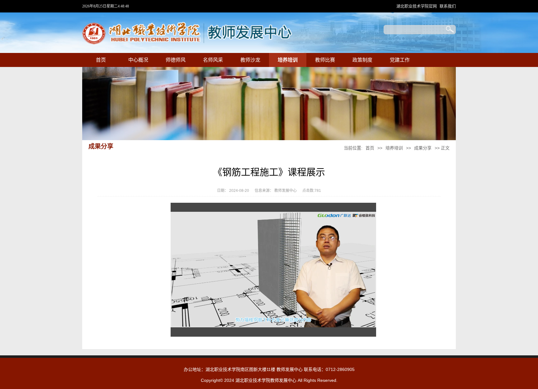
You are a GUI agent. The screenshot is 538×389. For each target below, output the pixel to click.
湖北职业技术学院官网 (416, 6)
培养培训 (288, 60)
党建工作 (400, 60)
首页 (101, 60)
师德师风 (176, 60)
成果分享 (423, 147)
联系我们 (448, 6)
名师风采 (213, 60)
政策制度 (362, 60)
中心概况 (138, 60)
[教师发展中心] (187, 43)
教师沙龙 (250, 60)
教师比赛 (325, 60)
